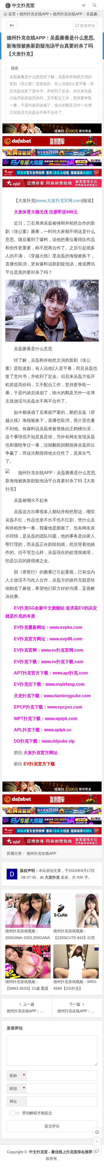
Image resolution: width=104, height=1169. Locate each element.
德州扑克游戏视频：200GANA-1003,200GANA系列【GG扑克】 (27, 938)
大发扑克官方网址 (40, 752)
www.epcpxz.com (64, 707)
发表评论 (87, 25)
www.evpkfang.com (65, 684)
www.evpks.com (66, 627)
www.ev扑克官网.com (62, 650)
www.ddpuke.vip (58, 741)
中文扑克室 (23, 5)
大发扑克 (52, 877)
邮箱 (17, 1088)
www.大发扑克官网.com (59, 200)
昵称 (17, 1076)
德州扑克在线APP (34, 14)
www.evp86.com (66, 639)
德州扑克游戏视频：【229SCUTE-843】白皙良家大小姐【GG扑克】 (74, 938)
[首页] (97, 1132)
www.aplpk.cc (57, 730)
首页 (12, 14)
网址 (13, 1101)
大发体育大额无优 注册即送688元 (46, 212)
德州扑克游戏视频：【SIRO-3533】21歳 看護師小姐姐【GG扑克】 (26, 988)
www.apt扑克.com (71, 673)
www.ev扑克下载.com (62, 661)
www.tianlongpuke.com (67, 695)
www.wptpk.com (61, 718)
